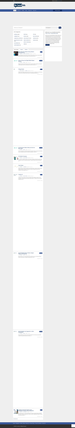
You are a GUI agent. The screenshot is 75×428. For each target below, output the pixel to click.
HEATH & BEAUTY (26, 38)
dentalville (26, 70)
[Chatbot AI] (16, 175)
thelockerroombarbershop (26, 53)
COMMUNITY (16, 36)
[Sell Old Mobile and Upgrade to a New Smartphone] (16, 331)
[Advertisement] (37, 18)
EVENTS (25, 34)
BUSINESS (15, 34)
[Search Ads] (60, 28)
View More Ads (15, 418)
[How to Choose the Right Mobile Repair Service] (16, 61)
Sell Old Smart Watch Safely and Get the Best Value (26, 148)
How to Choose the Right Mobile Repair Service (26, 61)
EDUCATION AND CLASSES (18, 40)
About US (34, 10)
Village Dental (21, 69)
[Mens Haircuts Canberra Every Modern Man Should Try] (16, 55)
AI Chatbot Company (22, 156)
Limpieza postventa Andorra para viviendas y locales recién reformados (26, 410)
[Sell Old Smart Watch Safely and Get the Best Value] (16, 148)
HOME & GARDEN (26, 40)
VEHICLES (34, 40)
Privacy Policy (32, 423)
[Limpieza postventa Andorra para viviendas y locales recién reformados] (16, 413)
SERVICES (34, 38)
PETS (34, 34)
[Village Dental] (16, 69)
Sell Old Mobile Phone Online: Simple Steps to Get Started (26, 253)
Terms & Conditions (38, 423)
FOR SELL (25, 36)
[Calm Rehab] (16, 167)
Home (15, 10)
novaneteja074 (25, 411)
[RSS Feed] (13, 0)
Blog (26, 10)
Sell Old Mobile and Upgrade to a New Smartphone (26, 332)
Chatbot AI (20, 174)
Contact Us (30, 10)
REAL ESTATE (35, 36)
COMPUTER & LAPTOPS (17, 38)
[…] (35, 56)
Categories (19, 10)
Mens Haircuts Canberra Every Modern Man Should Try (26, 52)
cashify (24, 62)
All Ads (23, 10)
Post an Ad (57, 10)
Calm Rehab (20, 165)
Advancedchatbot (25, 157)
